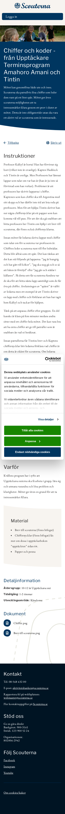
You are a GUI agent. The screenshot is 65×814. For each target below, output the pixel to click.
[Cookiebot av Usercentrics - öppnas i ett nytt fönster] (46, 359)
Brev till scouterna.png (27, 633)
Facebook (9, 760)
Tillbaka (13, 142)
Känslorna (36, 600)
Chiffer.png (20, 623)
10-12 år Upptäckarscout (36, 588)
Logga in (11, 16)
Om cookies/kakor (15, 792)
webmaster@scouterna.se (18, 698)
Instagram (9, 766)
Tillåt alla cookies (32, 430)
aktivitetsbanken (22, 688)
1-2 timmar (25, 594)
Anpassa (30, 440)
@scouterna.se (40, 688)
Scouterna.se (40, 704)
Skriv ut (56, 142)
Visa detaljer (46, 419)
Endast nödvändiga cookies (32, 451)
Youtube (8, 773)
